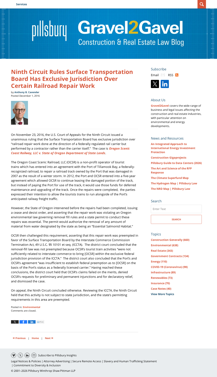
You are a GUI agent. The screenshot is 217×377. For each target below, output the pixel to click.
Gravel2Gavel (160, 106)
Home (35, 338)
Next (49, 337)
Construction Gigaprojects (168, 157)
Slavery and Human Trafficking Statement (130, 361)
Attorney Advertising (57, 361)
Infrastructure (163, 272)
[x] (20, 355)
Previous (19, 337)
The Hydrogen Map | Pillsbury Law (174, 183)
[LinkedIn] (165, 84)
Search (176, 219)
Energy (159, 261)
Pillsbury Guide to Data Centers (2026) (176, 163)
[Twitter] (155, 84)
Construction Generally (170, 240)
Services (21, 4)
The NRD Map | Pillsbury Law (170, 189)
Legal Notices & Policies (26, 361)
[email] (33, 355)
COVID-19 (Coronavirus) (169, 267)
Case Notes (161, 289)
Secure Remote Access (86, 361)
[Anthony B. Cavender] (21, 113)
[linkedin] (27, 355)
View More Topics (162, 294)
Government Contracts (170, 256)
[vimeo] (13, 355)
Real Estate (162, 251)
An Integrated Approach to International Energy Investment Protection (173, 148)
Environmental (31, 307)
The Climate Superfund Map (170, 178)
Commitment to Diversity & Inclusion (37, 365)
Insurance (160, 283)
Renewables (162, 278)
